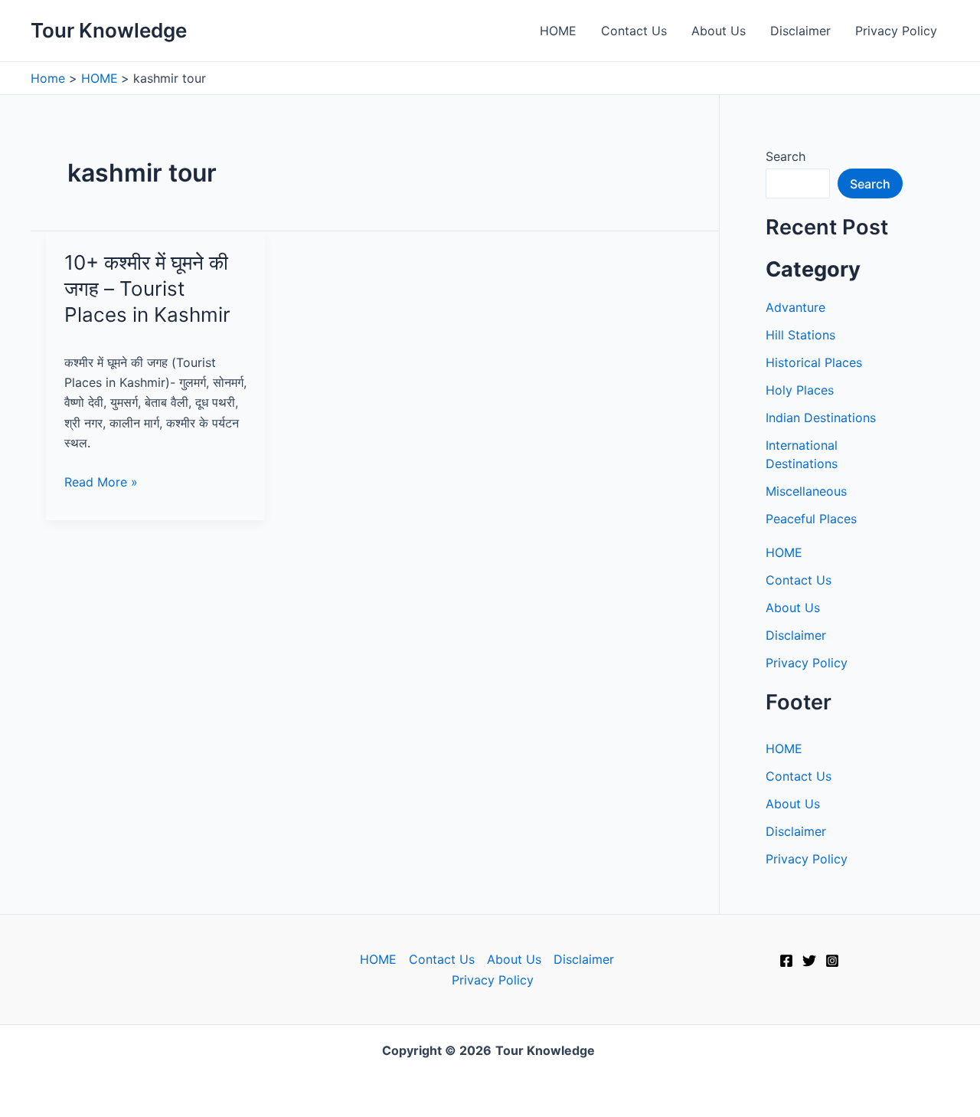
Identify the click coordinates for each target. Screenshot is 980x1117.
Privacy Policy (896, 30)
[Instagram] (832, 961)
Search (785, 156)
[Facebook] (786, 961)
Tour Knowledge (109, 30)
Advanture (795, 307)
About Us (718, 30)
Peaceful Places (811, 518)
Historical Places (814, 362)
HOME (558, 30)
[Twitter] (809, 961)
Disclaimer (800, 30)
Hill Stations (800, 334)
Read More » (101, 482)
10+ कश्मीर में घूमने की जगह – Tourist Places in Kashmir (147, 288)
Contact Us (634, 30)
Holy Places (800, 390)
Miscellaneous (806, 491)
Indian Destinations (821, 417)
